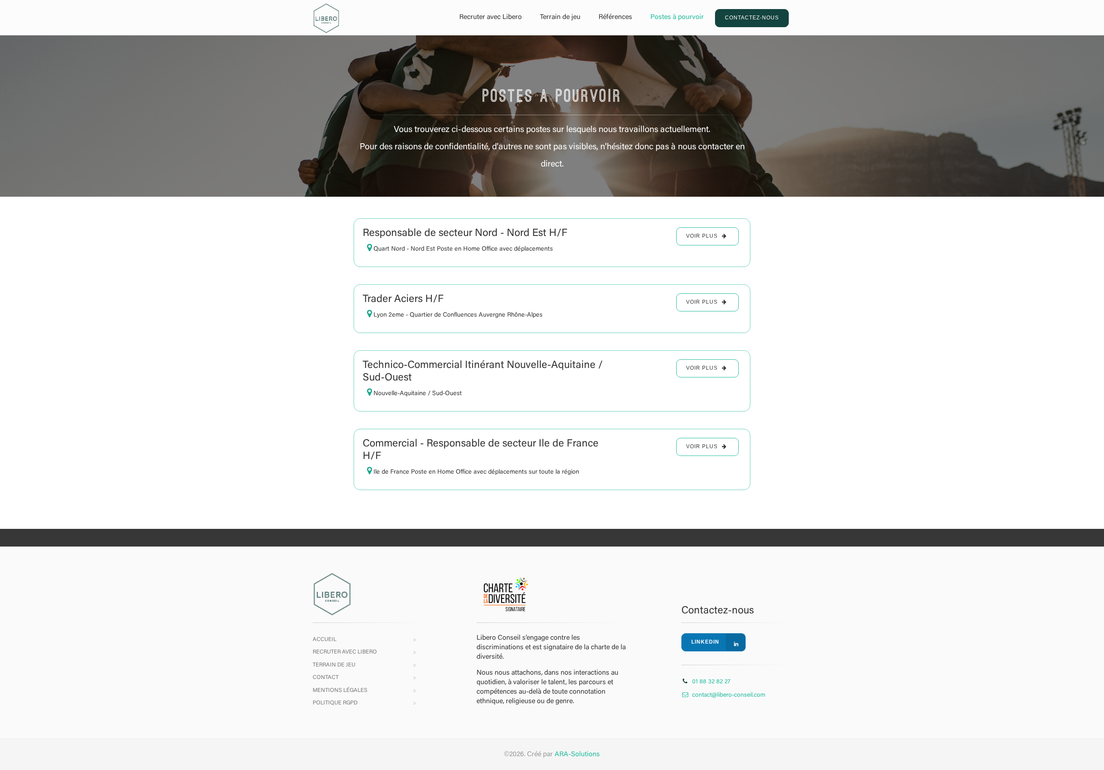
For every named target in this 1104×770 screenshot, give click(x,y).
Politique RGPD (335, 703)
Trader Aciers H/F (403, 299)
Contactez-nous (752, 18)
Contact (326, 677)
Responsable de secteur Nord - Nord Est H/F (465, 233)
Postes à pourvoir (677, 17)
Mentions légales (340, 690)
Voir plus (702, 236)
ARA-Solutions (577, 754)
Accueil (324, 639)
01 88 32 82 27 (711, 682)
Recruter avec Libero (490, 17)
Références (615, 17)
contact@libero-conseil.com (728, 695)
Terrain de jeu (560, 17)
